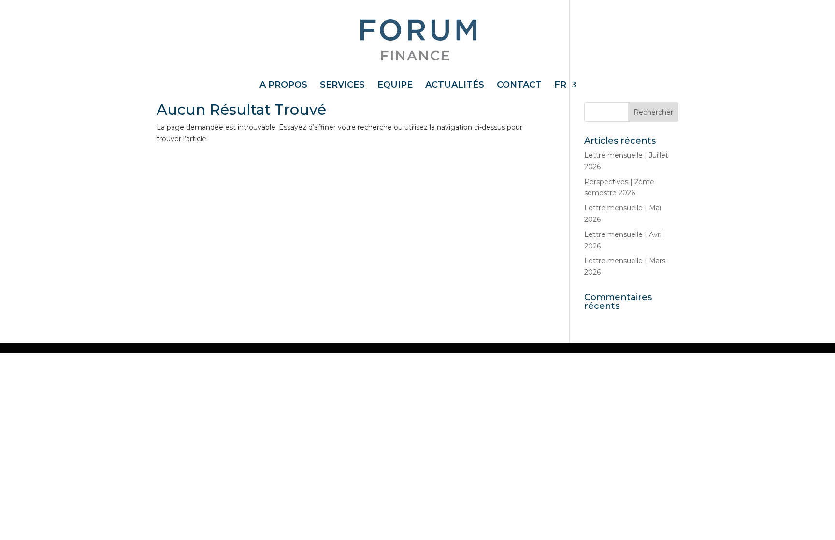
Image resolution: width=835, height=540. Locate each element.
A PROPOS (283, 85)
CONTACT (519, 85)
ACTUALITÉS (454, 85)
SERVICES (342, 85)
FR (560, 85)
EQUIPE (395, 85)
